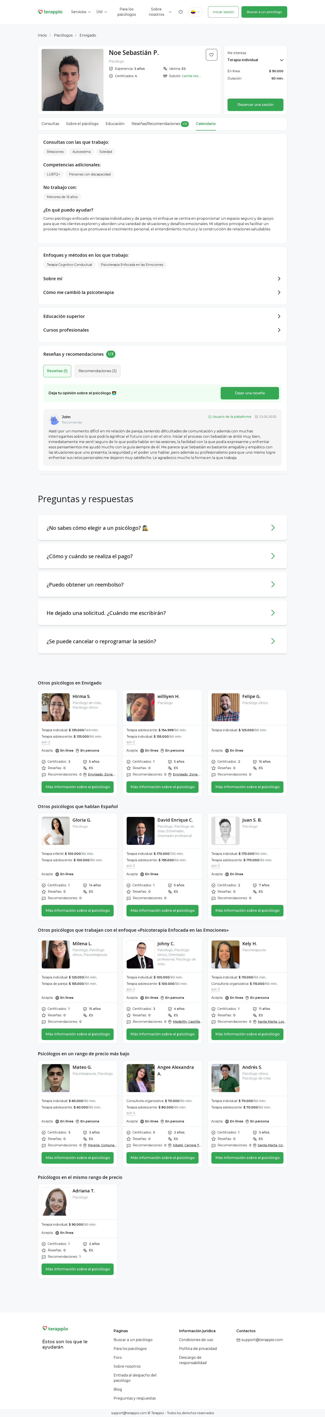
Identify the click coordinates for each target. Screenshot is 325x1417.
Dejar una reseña (250, 393)
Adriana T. (84, 1191)
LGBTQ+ (53, 174)
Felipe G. (251, 696)
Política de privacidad (198, 1349)
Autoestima (82, 152)
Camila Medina (192, 76)
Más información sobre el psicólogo (78, 787)
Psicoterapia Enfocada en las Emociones (132, 265)
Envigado (88, 35)
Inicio (42, 35)
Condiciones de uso (196, 1340)
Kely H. (249, 944)
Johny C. (166, 944)
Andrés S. (252, 1067)
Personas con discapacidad (90, 174)
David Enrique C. (175, 820)
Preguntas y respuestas (135, 1398)
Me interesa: (237, 53)
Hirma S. (82, 696)
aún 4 (130, 1113)
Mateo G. (82, 1067)
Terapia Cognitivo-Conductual (69, 265)
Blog (118, 1389)
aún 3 (130, 866)
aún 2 (46, 742)
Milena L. (82, 944)
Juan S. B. (252, 820)
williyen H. (168, 696)
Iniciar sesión (223, 12)
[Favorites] (180, 12)
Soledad (105, 152)
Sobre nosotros (127, 1366)
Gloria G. (82, 820)
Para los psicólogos (130, 1349)
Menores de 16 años (62, 197)
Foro (118, 1357)
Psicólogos (63, 35)
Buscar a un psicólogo (264, 12)
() (57, 371)
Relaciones (55, 152)
